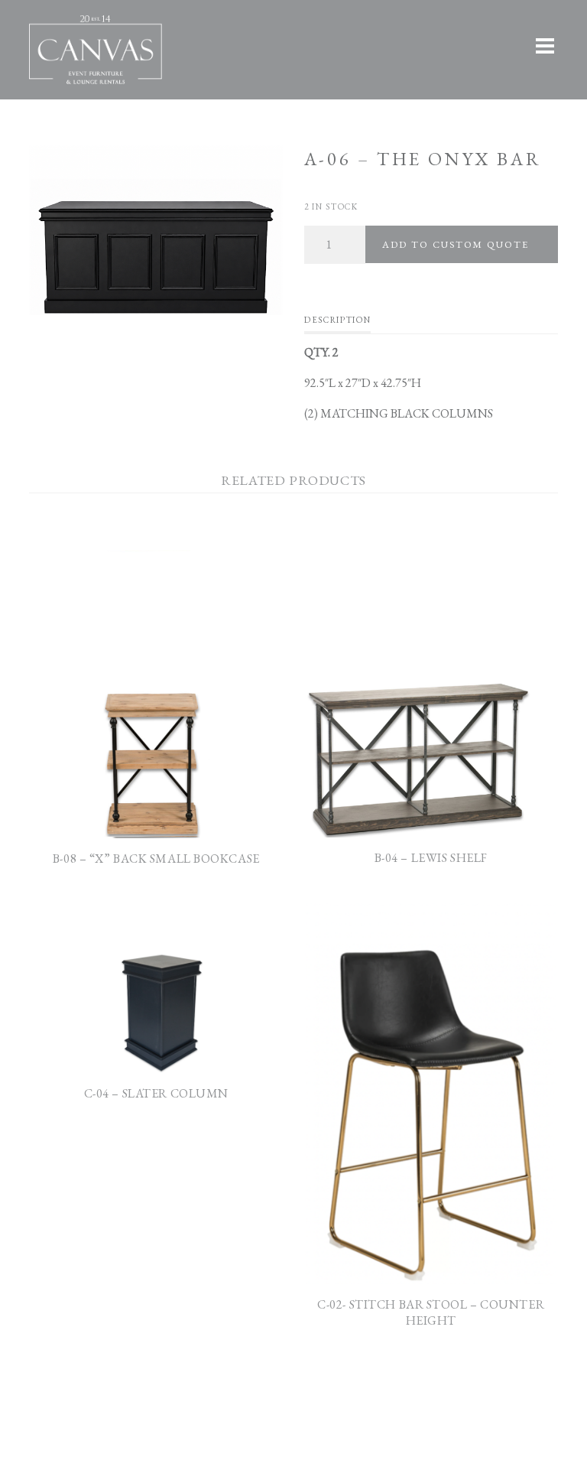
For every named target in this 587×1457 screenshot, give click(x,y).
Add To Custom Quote (455, 244)
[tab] (337, 323)
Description (337, 319)
